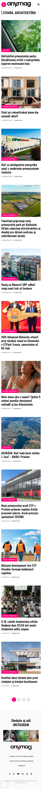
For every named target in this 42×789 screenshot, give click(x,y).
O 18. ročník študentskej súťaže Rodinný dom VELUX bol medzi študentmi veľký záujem (19, 625)
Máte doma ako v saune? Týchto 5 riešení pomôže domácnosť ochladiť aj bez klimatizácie (20, 400)
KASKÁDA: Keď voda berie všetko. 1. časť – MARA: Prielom (20, 455)
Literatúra (6, 447)
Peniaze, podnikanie (9, 159)
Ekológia (6, 50)
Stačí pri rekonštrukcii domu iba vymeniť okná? (19, 114)
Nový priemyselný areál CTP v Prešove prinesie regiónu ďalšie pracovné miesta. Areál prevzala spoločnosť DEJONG (19, 511)
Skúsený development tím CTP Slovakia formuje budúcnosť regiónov (19, 569)
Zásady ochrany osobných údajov (21, 756)
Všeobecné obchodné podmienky (21, 761)
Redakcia (21, 766)
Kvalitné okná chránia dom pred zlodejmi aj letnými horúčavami (19, 680)
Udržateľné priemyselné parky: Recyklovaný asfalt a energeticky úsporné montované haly (20, 60)
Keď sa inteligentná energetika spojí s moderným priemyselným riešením (20, 168)
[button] (9, 736)
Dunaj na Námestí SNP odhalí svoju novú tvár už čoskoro (18, 286)
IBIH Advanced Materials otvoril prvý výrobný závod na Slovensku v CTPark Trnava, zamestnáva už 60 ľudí (20, 342)
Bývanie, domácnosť (10, 106)
